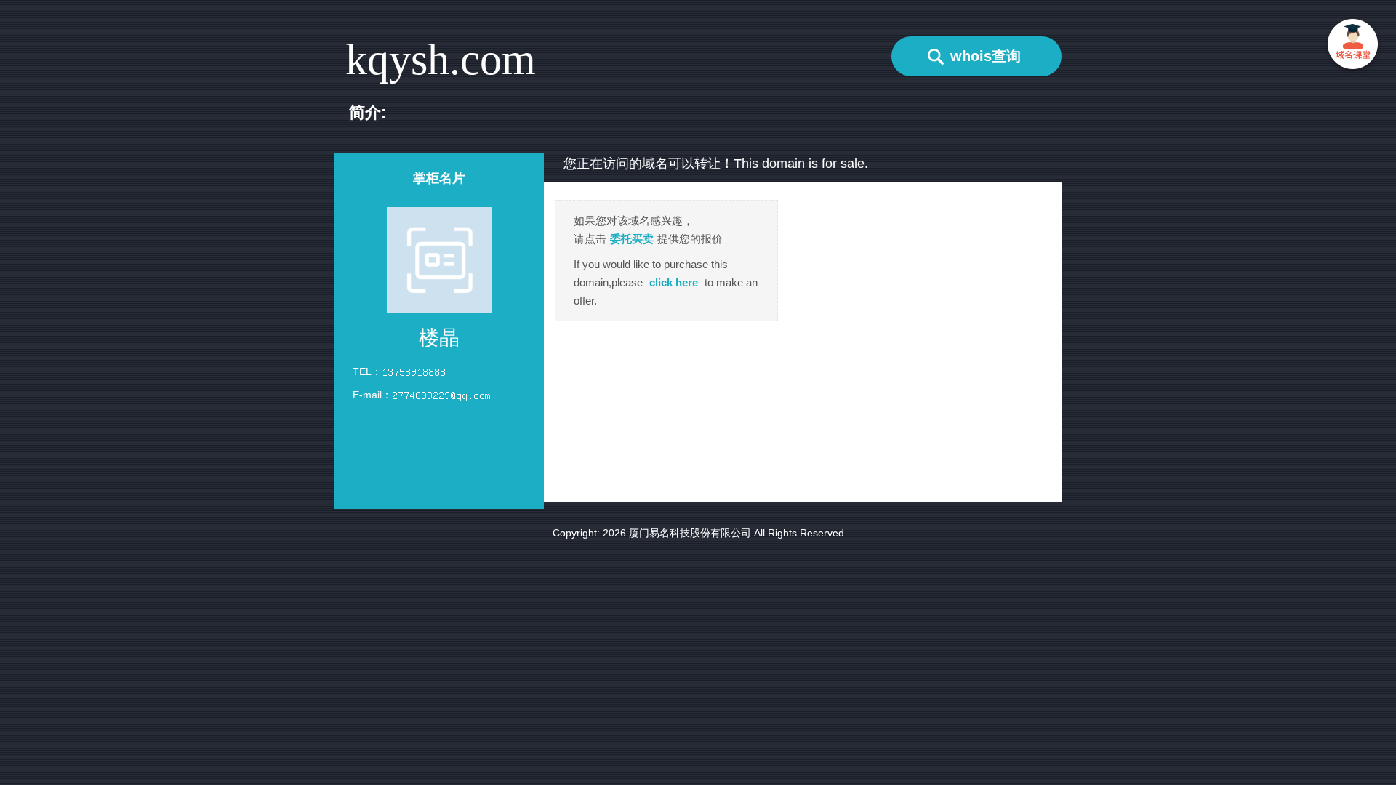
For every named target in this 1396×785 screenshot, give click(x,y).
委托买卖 (632, 239)
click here (673, 282)
